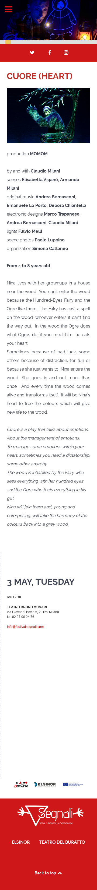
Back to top (45, 872)
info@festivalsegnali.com (25, 627)
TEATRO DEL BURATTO (62, 842)
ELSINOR (21, 842)
